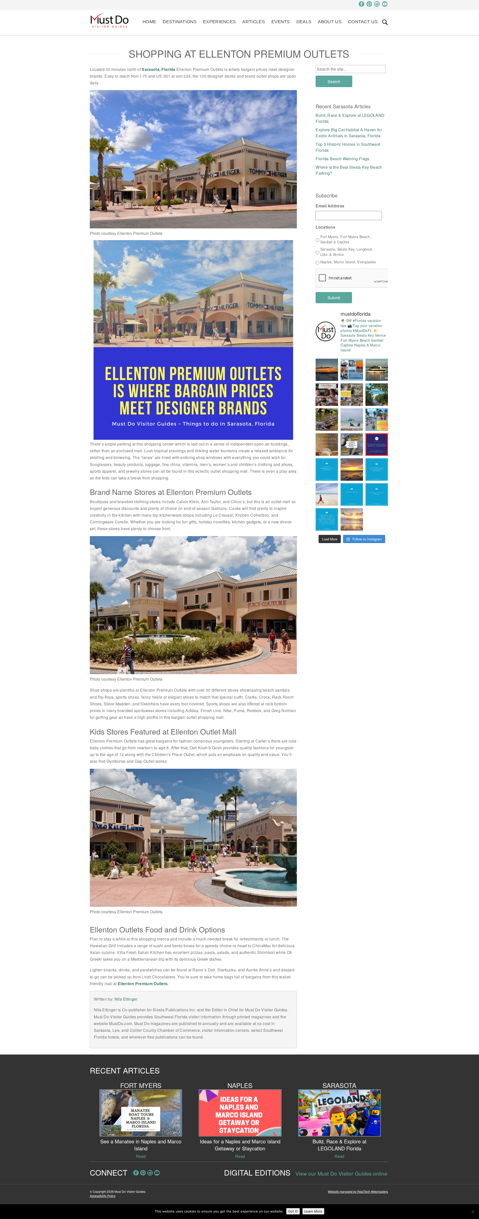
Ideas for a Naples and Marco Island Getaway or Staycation (240, 1145)
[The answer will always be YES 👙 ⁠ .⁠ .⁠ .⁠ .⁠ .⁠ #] (327, 519)
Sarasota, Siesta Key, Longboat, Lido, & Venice (346, 252)
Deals (304, 21)
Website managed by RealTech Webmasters (358, 1191)
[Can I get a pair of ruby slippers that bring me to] (376, 469)
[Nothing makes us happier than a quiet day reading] (352, 419)
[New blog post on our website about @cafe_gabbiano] (327, 394)
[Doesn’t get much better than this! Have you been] (327, 370)
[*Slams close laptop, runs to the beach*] (376, 394)
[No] (472, 1211)
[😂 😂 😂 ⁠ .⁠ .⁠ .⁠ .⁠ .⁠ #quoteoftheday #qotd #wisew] (352, 494)
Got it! (293, 1211)
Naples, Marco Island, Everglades (348, 261)
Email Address (330, 206)
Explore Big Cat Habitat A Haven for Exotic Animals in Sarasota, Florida (349, 133)
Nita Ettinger (126, 999)
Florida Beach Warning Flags (342, 158)
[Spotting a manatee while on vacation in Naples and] (352, 444)
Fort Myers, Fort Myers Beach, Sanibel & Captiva (345, 239)
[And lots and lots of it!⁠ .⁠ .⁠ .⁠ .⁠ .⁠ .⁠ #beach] (376, 494)
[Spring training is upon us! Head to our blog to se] (376, 444)
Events (280, 21)
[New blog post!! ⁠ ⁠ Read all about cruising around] (376, 419)
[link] (385, 22)
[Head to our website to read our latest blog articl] (352, 394)
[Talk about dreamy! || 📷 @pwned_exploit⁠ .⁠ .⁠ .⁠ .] (352, 519)
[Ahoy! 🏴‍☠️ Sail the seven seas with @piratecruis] (352, 370)
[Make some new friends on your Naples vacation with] (327, 419)
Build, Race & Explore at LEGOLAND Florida (339, 1145)
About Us (329, 21)
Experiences (219, 21)
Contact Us (363, 21)
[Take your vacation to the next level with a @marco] (376, 370)
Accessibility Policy (103, 1196)
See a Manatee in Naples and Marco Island (140, 1145)
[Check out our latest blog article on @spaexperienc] (327, 444)
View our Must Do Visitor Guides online (341, 1173)
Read (141, 1156)
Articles (253, 21)
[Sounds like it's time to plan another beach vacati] (327, 469)
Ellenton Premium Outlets (143, 983)
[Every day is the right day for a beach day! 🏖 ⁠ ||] (327, 494)
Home (149, 21)
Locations (325, 227)
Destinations (180, 21)
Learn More (313, 1211)
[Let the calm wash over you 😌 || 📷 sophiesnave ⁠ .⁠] (352, 469)
